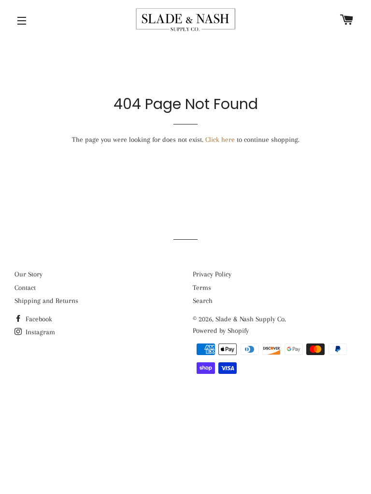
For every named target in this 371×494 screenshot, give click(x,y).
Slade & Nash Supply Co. (250, 319)
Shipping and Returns (46, 300)
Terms (202, 287)
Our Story (28, 274)
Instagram (39, 332)
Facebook (38, 319)
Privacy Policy (212, 274)
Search (203, 300)
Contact (25, 287)
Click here (220, 139)
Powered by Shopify (221, 330)
